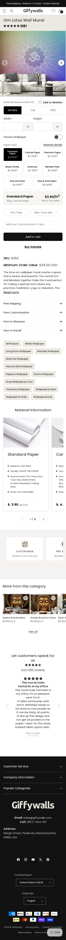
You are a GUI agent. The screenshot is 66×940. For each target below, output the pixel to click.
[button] (4, 11)
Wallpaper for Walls (16, 396)
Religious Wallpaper (16, 374)
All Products (12, 343)
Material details (52, 144)
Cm (33, 110)
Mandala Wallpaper (48, 351)
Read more (11, 292)
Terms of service (43, 932)
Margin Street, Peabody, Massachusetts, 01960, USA (30, 833)
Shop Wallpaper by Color (19, 381)
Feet (53, 110)
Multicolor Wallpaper (17, 358)
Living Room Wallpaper (18, 351)
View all (33, 631)
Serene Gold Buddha (14, 617)
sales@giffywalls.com (33, 818)
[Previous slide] (23, 519)
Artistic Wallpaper (34, 343)
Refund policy (25, 932)
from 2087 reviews (33, 670)
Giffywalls (17, 927)
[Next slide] (43, 519)
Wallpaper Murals (42, 396)
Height (37, 119)
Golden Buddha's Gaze (43, 617)
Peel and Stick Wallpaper (19, 366)
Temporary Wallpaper (17, 389)
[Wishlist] (53, 11)
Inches (12, 110)
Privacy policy (32, 927)
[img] (33, 665)
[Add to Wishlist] (25, 598)
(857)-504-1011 (33, 822)
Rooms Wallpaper (43, 374)
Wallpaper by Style (46, 389)
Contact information (52, 927)
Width (8, 119)
